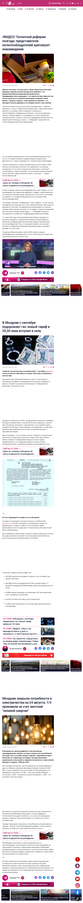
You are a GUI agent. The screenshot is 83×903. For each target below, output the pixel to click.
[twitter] (48, 85)
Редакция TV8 (14, 273)
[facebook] (40, 273)
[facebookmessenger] (44, 85)
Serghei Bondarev (15, 648)
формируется (7, 523)
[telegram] (50, 85)
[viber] (53, 85)
